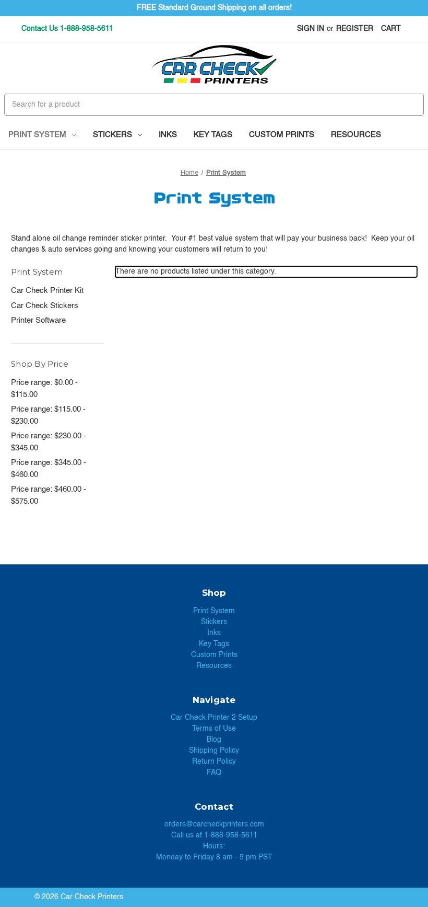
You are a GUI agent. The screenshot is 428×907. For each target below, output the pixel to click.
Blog (214, 739)
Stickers (112, 135)
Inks (168, 135)
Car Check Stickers (44, 306)
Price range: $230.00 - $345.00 (48, 442)
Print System (37, 135)
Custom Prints (281, 135)
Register (354, 28)
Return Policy (214, 761)
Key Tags (213, 135)
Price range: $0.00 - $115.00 (44, 389)
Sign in (310, 28)
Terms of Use (214, 728)
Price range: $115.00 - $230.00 (48, 415)
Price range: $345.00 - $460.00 (48, 469)
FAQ (214, 772)
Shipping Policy (214, 750)
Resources (356, 135)
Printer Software (38, 320)
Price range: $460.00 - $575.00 (48, 495)
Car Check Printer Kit (47, 290)
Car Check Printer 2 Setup (214, 717)
